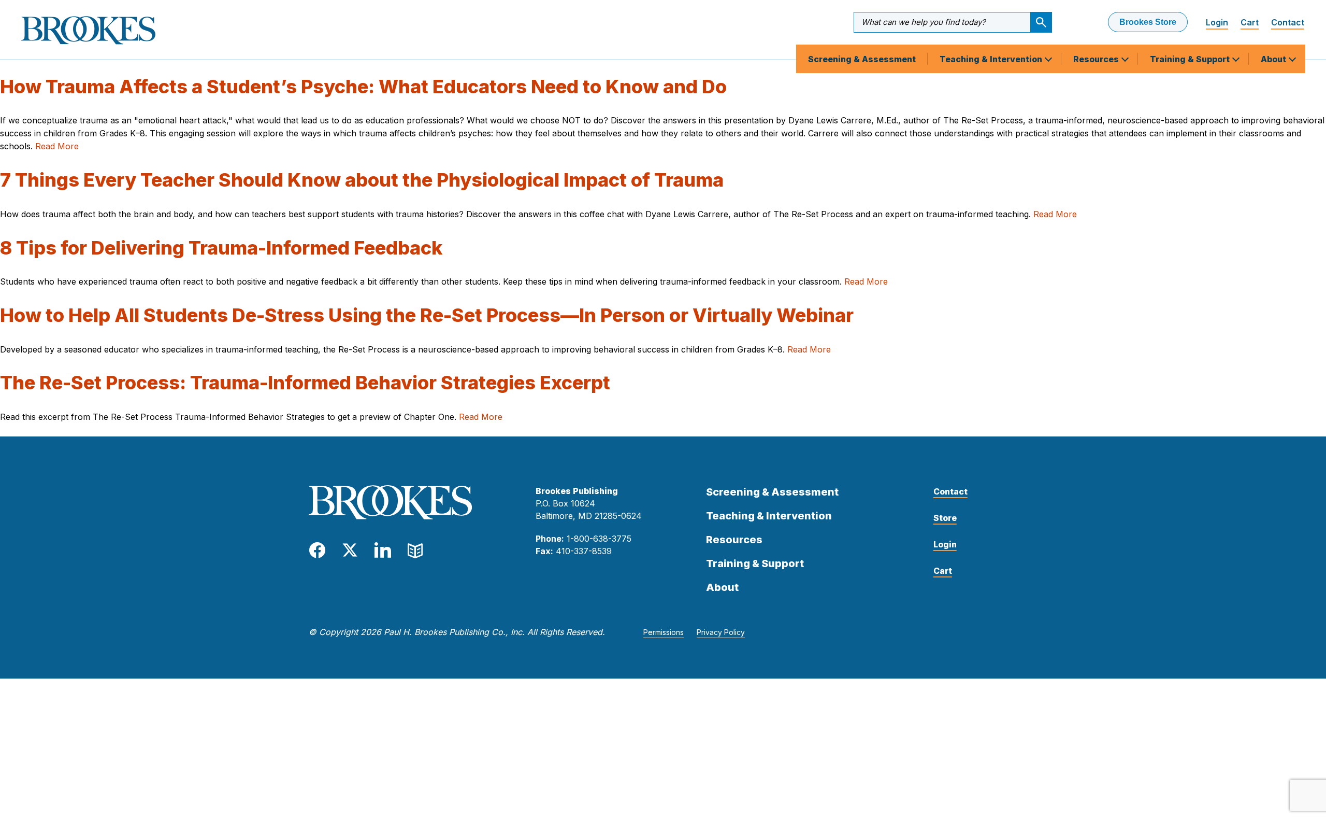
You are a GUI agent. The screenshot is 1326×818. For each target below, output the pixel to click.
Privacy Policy (721, 632)
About (1274, 59)
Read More (57, 146)
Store (945, 518)
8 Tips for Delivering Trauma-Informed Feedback (221, 247)
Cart (1250, 22)
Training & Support (1191, 59)
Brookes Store (1147, 22)
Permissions (663, 632)
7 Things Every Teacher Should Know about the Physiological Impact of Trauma (362, 179)
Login (1217, 22)
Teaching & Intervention (992, 59)
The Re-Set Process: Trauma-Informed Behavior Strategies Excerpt (305, 382)
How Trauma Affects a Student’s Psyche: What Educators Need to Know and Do (363, 86)
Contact (1287, 22)
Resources (1097, 59)
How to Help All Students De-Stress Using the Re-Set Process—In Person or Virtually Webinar (427, 315)
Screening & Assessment (862, 59)
